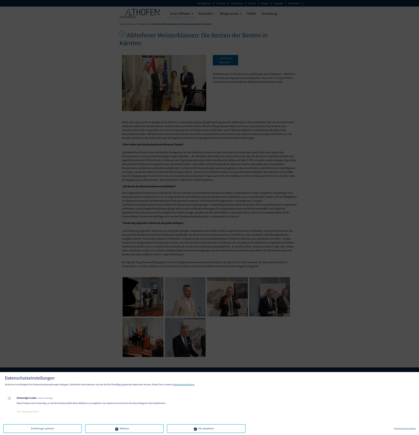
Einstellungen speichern (42, 428)
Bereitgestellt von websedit (405, 428)
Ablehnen (124, 428)
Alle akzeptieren (206, 428)
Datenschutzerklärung (183, 384)
